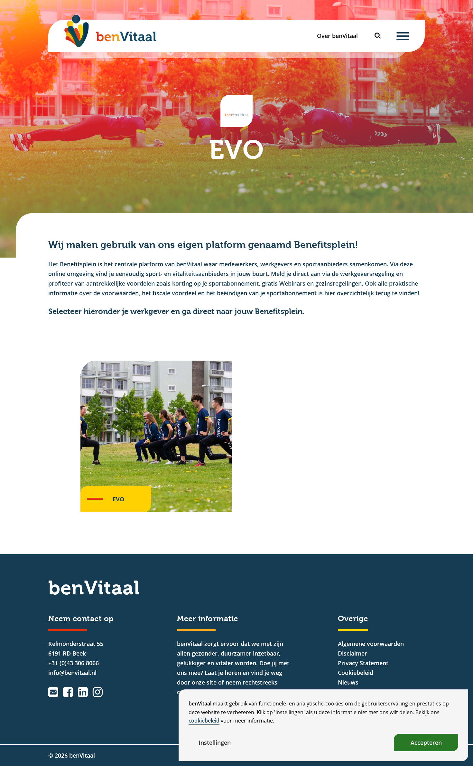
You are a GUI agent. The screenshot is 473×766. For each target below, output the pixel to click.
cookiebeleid (204, 720)
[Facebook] (68, 692)
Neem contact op (81, 618)
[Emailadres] (53, 692)
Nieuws (348, 682)
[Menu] (403, 36)
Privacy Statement (363, 663)
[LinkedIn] (83, 692)
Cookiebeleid (355, 672)
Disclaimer (352, 653)
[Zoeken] (379, 35)
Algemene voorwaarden (371, 644)
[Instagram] (98, 692)
